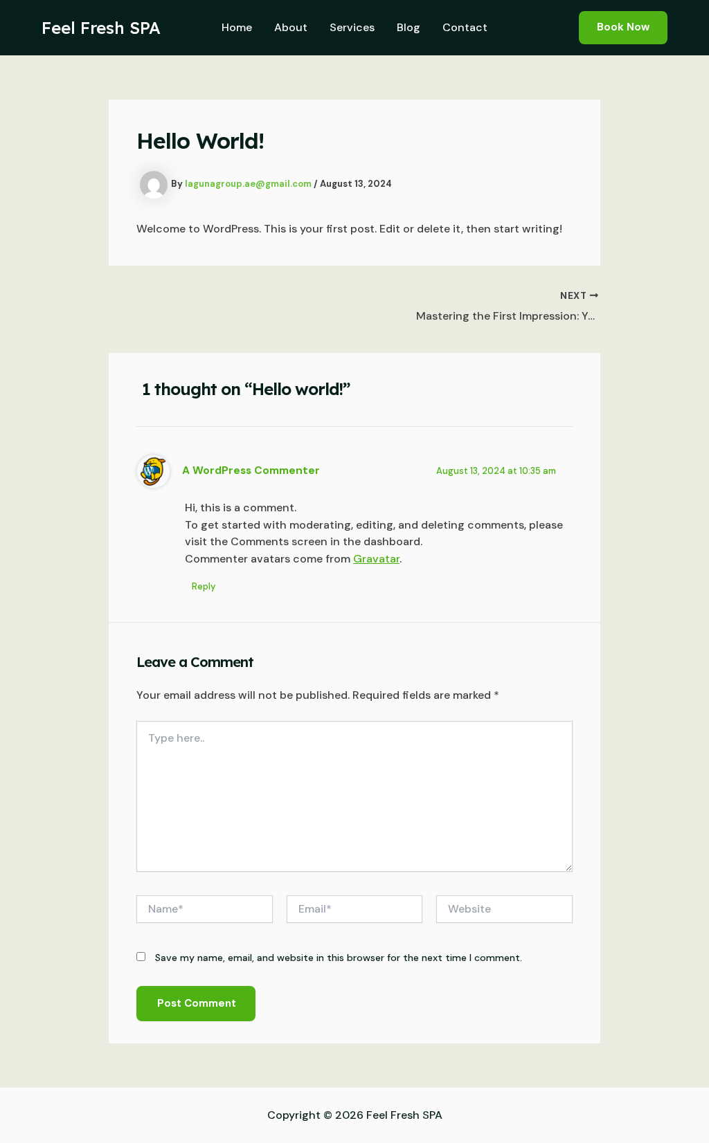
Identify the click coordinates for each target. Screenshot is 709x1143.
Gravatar (376, 558)
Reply (203, 586)
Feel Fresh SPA (101, 27)
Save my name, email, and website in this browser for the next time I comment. (338, 957)
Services (352, 27)
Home (237, 27)
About (290, 27)
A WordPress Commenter (251, 470)
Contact (464, 27)
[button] (623, 27)
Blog (408, 27)
